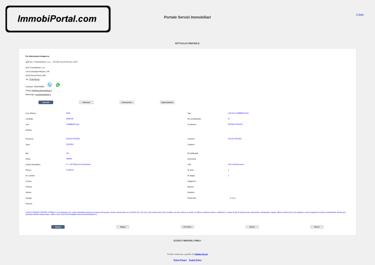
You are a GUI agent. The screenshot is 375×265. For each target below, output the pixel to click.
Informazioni (127, 102)
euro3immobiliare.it (43, 95)
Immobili (45, 102)
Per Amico (187, 227)
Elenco (317, 227)
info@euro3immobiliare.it (42, 91)
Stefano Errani (201, 254)
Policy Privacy (180, 260)
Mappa (122, 227)
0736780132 (34, 79)
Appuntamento (167, 102)
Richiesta (86, 102)
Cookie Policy (195, 260)
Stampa (58, 227)
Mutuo (252, 227)
